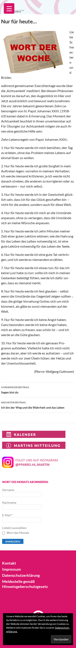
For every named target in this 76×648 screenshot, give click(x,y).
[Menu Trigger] (9, 8)
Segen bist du (15, 390)
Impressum (11, 569)
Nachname (9, 502)
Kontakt (9, 563)
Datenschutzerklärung (21, 575)
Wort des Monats (17, 532)
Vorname (8, 490)
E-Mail (7, 515)
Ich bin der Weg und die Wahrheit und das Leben (32, 405)
